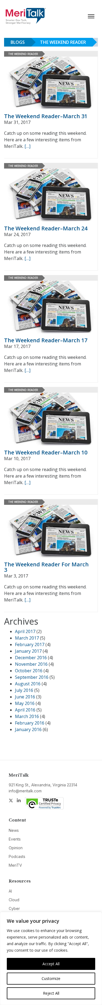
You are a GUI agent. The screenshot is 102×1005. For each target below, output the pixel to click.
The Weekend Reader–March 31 (45, 116)
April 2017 (25, 631)
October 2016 (28, 671)
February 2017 (29, 644)
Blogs (18, 42)
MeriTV (15, 865)
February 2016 (29, 723)
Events (15, 839)
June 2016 (25, 697)
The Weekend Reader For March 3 (46, 567)
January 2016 (28, 729)
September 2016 (31, 677)
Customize (51, 978)
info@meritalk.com (25, 791)
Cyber (14, 908)
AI (10, 891)
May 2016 (25, 703)
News (14, 830)
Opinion (16, 847)
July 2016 (24, 690)
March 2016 (27, 716)
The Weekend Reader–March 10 (45, 452)
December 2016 (31, 658)
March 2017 (27, 638)
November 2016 (31, 664)
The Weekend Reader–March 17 (45, 340)
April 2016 (25, 710)
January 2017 (28, 651)
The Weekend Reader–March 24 (45, 228)
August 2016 (28, 684)
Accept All (51, 963)
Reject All (51, 993)
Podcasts (17, 856)
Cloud (14, 899)
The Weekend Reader (63, 42)
